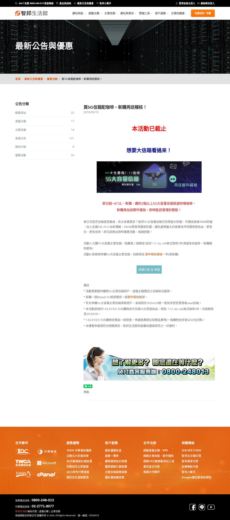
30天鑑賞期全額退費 (79, 461)
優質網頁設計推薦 (116, 461)
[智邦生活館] (31, 13)
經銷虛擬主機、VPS (155, 450)
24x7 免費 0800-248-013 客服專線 (36, 3)
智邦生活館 (21, 511)
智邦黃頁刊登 (190, 461)
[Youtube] (211, 509)
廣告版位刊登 (151, 466)
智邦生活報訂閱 (191, 455)
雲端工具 (144, 13)
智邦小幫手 (105, 3)
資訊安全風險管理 (77, 477)
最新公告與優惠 (85, 3)
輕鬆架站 (44, 112)
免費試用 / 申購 (203, 13)
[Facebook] (192, 509)
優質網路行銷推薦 (116, 466)
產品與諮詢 (65, 3)
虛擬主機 (93, 13)
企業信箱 (109, 13)
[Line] (202, 509)
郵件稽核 (133, 297)
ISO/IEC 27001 (191, 450)
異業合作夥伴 (151, 472)
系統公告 (44, 138)
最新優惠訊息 (113, 450)
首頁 (18, 78)
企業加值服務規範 (116, 472)
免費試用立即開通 (77, 466)
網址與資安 (127, 13)
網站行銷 (44, 146)
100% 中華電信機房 (78, 450)
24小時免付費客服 (77, 472)
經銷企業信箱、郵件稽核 (158, 455)
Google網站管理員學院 (196, 477)
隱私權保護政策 (114, 477)
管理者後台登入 (187, 3)
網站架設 (77, 13)
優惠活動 (52, 78)
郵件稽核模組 (153, 254)
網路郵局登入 (208, 3)
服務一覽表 (112, 455)
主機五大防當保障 (77, 455)
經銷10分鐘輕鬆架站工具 (158, 461)
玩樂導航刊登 (190, 466)
